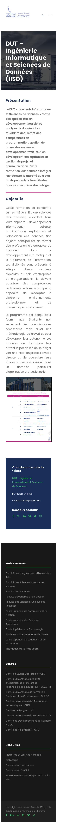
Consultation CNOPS (17, 770)
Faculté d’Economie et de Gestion (25, 596)
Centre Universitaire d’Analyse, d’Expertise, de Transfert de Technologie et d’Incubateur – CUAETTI (28, 683)
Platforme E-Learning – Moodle (24, 754)
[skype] (29, 516)
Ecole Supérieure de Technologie (24, 629)
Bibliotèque (12, 760)
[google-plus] (18, 516)
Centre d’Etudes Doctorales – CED (25, 673)
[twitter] (35, 516)
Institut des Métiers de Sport (22, 648)
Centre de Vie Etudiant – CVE (22, 730)
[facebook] (13, 516)
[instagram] (40, 516)
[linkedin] (24, 516)
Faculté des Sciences (18, 591)
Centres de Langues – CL (20, 710)
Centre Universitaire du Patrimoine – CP (28, 715)
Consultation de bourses (20, 765)
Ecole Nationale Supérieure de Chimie (27, 634)
